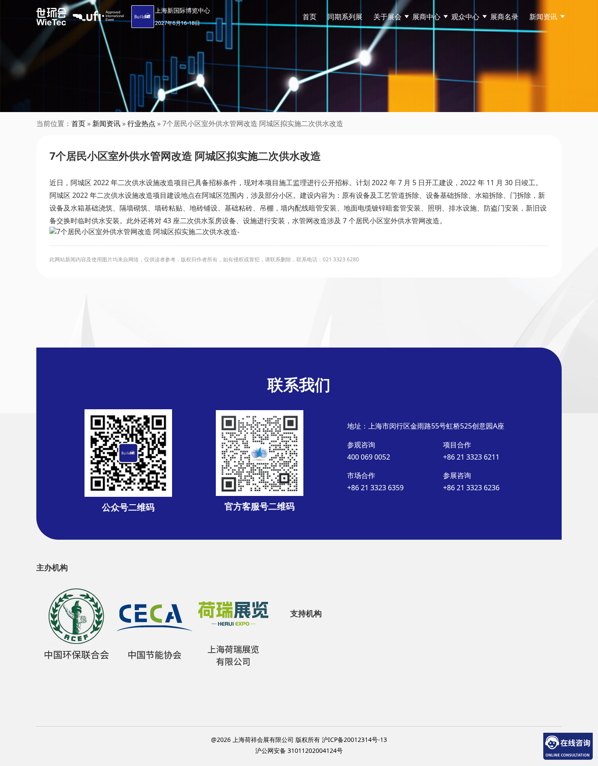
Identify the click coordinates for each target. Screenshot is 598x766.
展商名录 (504, 16)
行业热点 (141, 123)
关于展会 (387, 16)
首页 (310, 16)
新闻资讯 (106, 123)
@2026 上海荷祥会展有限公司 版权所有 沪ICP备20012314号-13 (299, 739)
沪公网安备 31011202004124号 (299, 750)
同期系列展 (344, 16)
